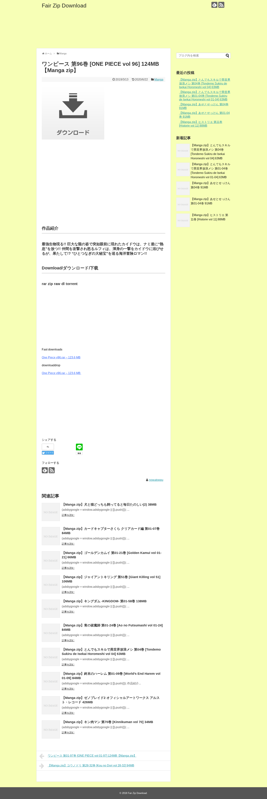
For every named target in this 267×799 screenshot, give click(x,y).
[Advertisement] (103, 187)
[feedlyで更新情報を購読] (214, 5)
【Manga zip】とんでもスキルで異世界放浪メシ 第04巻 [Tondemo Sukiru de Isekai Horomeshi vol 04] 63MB (204, 83)
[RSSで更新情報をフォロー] (221, 5)
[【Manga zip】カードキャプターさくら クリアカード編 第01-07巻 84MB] (51, 536)
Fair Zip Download (64, 6)
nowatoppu (156, 479)
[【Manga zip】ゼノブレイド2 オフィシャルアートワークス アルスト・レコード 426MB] (51, 705)
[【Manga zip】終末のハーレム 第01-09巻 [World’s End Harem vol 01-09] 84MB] (51, 681)
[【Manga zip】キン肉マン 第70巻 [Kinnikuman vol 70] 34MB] (51, 729)
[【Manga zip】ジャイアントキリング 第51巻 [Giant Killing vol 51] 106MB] (51, 584)
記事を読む (68, 515)
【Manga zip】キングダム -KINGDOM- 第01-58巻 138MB (104, 601)
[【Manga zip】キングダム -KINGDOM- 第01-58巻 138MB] (51, 609)
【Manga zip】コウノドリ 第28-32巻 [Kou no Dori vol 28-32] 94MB (91, 765)
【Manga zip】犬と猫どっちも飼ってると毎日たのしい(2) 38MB (109, 504)
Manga (158, 79)
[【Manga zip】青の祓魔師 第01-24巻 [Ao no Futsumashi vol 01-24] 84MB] (51, 633)
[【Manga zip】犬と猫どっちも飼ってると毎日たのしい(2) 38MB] (51, 512)
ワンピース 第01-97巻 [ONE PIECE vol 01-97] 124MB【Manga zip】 (92, 755)
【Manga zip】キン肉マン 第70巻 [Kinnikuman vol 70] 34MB (107, 722)
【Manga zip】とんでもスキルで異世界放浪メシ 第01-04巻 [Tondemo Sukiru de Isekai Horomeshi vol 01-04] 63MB (204, 95)
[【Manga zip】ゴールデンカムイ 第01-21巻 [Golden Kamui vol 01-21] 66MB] (51, 560)
